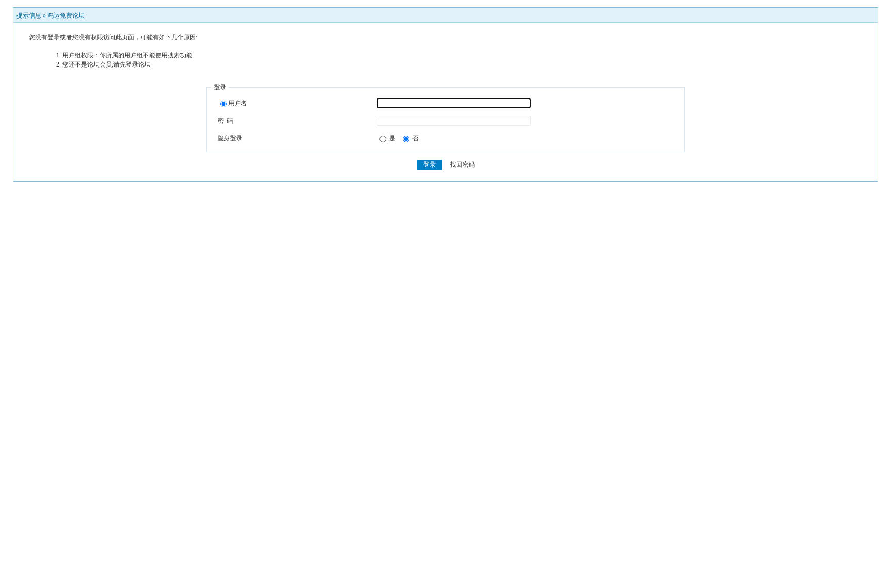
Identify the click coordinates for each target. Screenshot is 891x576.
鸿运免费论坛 (66, 15)
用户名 (237, 103)
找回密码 (462, 164)
